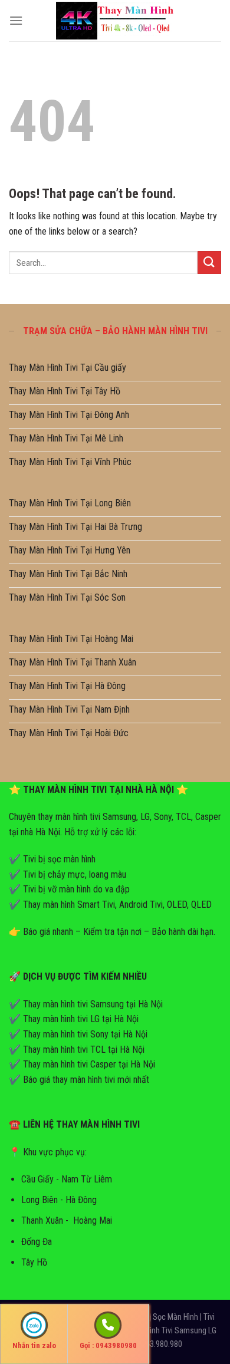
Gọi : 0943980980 (108, 1345)
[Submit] (209, 262)
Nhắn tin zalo (34, 1345)
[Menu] (16, 20)
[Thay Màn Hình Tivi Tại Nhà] (115, 20)
